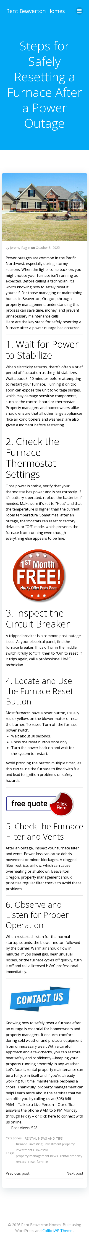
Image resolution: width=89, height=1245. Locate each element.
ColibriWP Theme (57, 1230)
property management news (37, 1156)
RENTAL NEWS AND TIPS (44, 1138)
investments (25, 1150)
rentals (21, 1161)
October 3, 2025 (48, 247)
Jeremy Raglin (20, 247)
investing (35, 1144)
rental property (71, 1156)
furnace (21, 1144)
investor (42, 1150)
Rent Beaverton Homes (35, 11)
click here (48, 1116)
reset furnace (38, 1161)
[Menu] (79, 11)
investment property (60, 1144)
